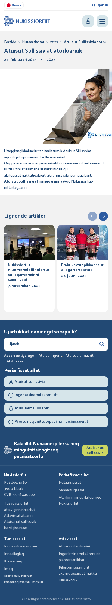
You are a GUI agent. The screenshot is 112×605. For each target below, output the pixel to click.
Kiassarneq (13, 561)
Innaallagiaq (14, 554)
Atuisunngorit (50, 356)
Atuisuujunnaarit (80, 356)
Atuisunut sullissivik (95, 450)
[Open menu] (102, 21)
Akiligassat (16, 361)
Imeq (8, 569)
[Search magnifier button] (102, 344)
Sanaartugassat (71, 490)
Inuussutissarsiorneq (21, 546)
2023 (54, 42)
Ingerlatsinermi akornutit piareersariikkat (79, 557)
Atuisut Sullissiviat (21, 182)
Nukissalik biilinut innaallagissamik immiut (23, 579)
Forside (10, 42)
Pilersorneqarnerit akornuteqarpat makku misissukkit (78, 574)
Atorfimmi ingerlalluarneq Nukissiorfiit (80, 501)
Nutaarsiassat (33, 42)
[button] (92, 216)
